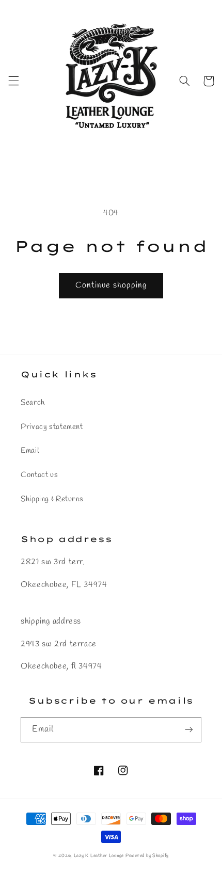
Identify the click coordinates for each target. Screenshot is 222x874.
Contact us (39, 475)
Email (30, 451)
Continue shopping (111, 285)
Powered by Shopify (147, 856)
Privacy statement (52, 427)
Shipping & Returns (52, 499)
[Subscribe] (189, 729)
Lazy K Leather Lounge (99, 856)
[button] (13, 81)
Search (33, 403)
